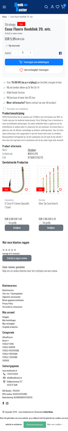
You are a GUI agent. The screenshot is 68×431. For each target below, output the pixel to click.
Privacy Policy (7, 303)
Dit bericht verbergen (35, 424)
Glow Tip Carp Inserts (48, 203)
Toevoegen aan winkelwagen (36, 62)
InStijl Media (48, 411)
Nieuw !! (5, 340)
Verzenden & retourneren (12, 306)
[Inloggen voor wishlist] (26, 189)
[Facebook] (60, 53)
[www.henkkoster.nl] (20, 7)
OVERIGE (5, 360)
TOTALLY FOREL (8, 343)
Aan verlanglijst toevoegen (36, 69)
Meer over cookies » (55, 424)
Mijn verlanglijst (8, 323)
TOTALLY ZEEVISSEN (9, 357)
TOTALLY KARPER (8, 347)
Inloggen (5, 316)
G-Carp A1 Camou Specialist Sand (17, 205)
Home (4, 16)
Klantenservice (8, 290)
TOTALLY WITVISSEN (9, 353)
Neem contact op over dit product (41, 102)
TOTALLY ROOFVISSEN (10, 350)
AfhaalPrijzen (7, 337)
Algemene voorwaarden (11, 296)
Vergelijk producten (10, 326)
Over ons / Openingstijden (12, 293)
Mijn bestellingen (9, 320)
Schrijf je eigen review (13, 33)
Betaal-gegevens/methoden (13, 300)
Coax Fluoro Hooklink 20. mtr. (21, 16)
